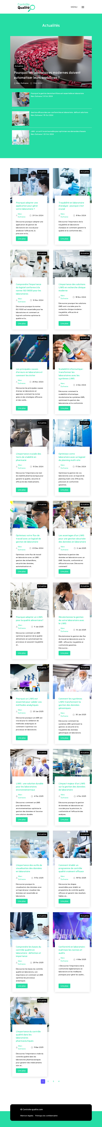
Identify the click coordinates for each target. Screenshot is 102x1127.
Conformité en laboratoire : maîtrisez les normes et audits (72, 950)
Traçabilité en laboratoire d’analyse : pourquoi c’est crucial (71, 206)
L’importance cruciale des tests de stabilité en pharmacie (28, 457)
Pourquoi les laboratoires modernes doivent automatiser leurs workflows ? (47, 75)
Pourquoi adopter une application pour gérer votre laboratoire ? (27, 206)
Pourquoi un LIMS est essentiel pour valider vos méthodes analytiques (29, 702)
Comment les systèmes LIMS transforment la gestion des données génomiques (70, 703)
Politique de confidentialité (46, 1116)
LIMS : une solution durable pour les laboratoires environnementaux (29, 787)
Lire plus (22, 239)
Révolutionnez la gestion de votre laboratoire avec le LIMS (71, 620)
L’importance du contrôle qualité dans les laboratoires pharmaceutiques (28, 1036)
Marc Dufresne (22, 83)
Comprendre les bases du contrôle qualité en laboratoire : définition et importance (28, 951)
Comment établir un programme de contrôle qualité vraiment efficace (71, 868)
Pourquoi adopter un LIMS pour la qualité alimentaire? (29, 618)
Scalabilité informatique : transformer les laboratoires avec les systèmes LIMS (71, 373)
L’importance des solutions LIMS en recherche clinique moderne (72, 287)
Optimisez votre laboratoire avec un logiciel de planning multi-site (72, 457)
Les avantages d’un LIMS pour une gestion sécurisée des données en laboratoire (72, 538)
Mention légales (26, 1116)
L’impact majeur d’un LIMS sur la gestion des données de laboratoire (72, 787)
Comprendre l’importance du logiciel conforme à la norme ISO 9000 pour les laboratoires (28, 289)
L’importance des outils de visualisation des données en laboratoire (29, 868)
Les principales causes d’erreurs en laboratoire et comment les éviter (29, 372)
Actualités (19, 66)
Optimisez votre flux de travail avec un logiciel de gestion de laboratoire (28, 538)
